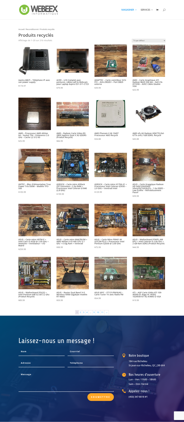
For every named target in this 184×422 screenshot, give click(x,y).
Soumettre (100, 396)
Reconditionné (32, 29)
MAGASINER (127, 10)
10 (98, 312)
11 (102, 312)
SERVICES (145, 10)
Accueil (21, 29)
